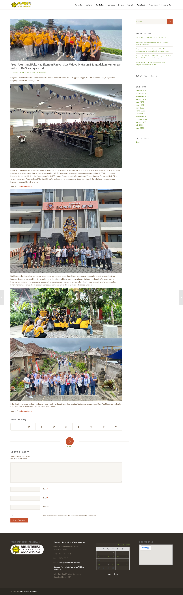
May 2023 (140, 105)
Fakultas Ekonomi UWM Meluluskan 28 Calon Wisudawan (154, 38)
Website (46, 507)
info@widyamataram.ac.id (69, 562)
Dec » (116, 574)
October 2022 (141, 119)
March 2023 (140, 111)
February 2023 (141, 114)
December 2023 (142, 93)
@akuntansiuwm (25, 186)
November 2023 (142, 96)
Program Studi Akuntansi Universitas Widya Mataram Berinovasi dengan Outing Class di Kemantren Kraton (152, 50)
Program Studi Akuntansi (28, 591)
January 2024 (141, 90)
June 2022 (140, 128)
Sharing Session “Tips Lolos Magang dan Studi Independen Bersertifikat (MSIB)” (150, 63)
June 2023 (140, 102)
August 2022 (141, 122)
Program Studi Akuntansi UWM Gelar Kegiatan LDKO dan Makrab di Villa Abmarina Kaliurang (154, 57)
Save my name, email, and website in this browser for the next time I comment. (69, 516)
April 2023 (140, 108)
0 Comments (24, 72)
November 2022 (142, 116)
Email (45, 498)
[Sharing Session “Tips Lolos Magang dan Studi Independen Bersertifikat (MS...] (181, 297)
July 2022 (139, 125)
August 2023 (141, 99)
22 (108, 564)
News (33, 72)
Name (45, 489)
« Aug (110, 574)
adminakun (42, 72)
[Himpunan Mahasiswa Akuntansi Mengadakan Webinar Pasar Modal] (2, 297)
